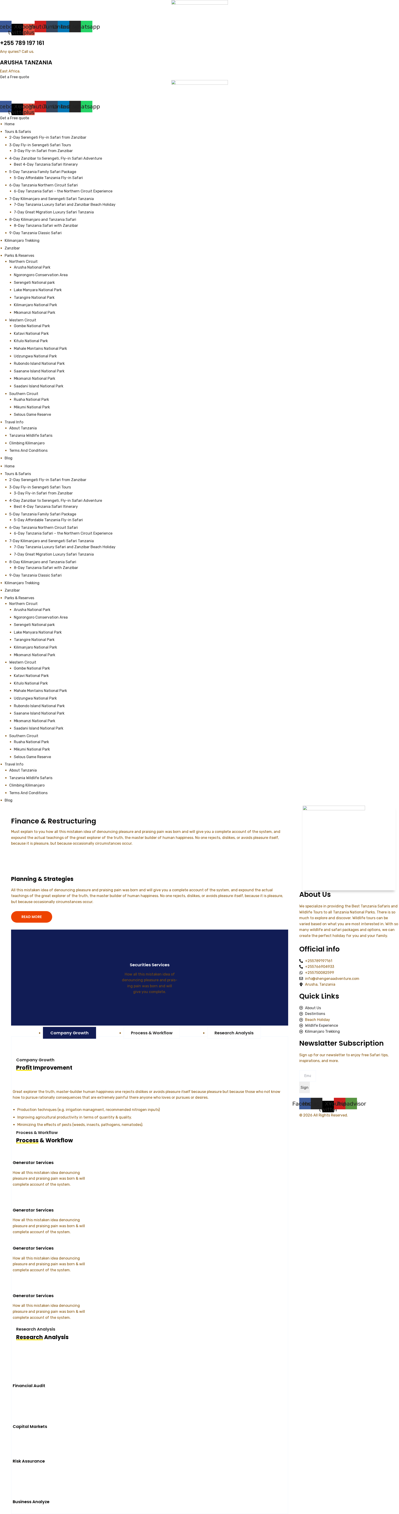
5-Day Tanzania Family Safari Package (42, 514)
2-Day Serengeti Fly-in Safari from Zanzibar (47, 480)
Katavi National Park (32, 675)
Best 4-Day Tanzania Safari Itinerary (46, 506)
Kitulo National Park (31, 683)
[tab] (69, 1033)
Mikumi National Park (32, 749)
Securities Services (149, 965)
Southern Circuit (23, 736)
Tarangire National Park (34, 639)
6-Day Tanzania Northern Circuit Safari (43, 527)
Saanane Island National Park (39, 713)
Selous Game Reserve (32, 757)
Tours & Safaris (18, 474)
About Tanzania (23, 770)
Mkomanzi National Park (34, 655)
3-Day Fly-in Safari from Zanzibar (43, 493)
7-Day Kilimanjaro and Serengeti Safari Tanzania (51, 541)
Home (10, 466)
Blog (8, 800)
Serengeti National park (34, 624)
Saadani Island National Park (39, 728)
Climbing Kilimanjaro (27, 785)
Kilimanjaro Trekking (22, 583)
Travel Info (14, 764)
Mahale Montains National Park (41, 690)
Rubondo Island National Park (40, 706)
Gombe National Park (32, 668)
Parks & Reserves (19, 598)
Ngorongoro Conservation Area (41, 617)
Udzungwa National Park (36, 698)
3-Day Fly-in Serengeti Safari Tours (40, 487)
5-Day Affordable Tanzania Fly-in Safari (48, 520)
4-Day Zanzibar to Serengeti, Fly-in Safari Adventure (55, 500)
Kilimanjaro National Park (35, 647)
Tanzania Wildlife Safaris (30, 778)
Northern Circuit (23, 603)
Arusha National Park (32, 609)
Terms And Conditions (28, 793)
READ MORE (31, 916)
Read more (147, 1006)
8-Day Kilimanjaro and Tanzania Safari (42, 562)
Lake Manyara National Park (38, 632)
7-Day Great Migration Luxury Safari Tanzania (54, 554)
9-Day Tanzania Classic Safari (35, 575)
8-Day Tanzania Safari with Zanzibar (46, 568)
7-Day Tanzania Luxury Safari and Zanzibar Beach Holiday (64, 547)
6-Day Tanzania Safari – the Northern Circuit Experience (63, 533)
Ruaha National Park (32, 742)
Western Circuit (22, 662)
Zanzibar (12, 590)
